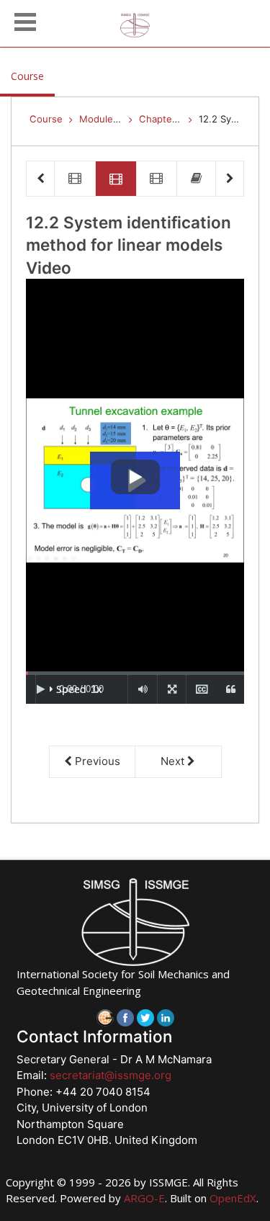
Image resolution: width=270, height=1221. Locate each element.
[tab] (75, 179)
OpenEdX (233, 1198)
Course (33, 75)
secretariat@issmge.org (110, 1075)
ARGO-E (144, 1198)
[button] (25, 20)
